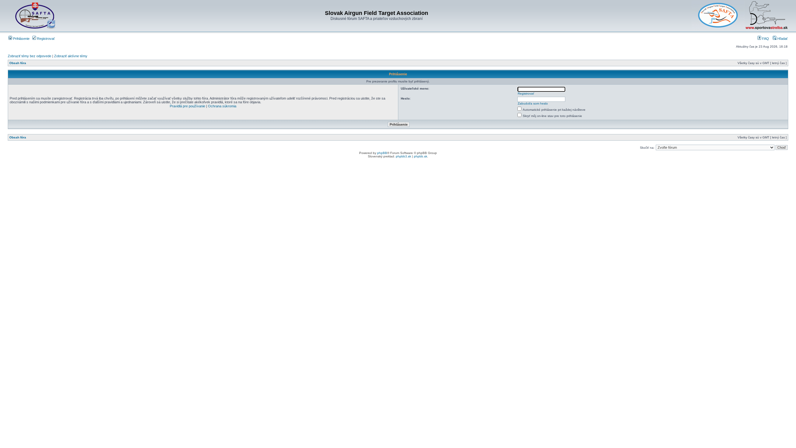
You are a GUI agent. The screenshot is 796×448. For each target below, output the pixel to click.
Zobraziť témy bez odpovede (29, 56)
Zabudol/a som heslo (533, 103)
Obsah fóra (17, 63)
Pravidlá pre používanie (187, 106)
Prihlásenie (21, 38)
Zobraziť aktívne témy (70, 56)
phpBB (382, 153)
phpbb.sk (420, 156)
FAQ (765, 38)
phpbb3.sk (403, 156)
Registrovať (45, 38)
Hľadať (782, 38)
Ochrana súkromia (222, 106)
